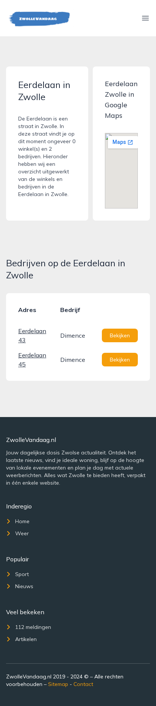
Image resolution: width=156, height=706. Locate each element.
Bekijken (120, 335)
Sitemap (58, 684)
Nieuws (24, 586)
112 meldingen (33, 627)
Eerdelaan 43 (32, 335)
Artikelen (26, 639)
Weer (22, 533)
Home (22, 521)
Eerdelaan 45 (32, 359)
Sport (22, 574)
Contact (83, 684)
